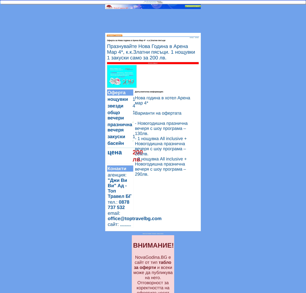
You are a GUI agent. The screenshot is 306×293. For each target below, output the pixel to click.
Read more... (159, 1)
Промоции (154, 233)
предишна (192, 37)
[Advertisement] (153, 21)
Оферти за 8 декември (147, 233)
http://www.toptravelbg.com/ (125, 225)
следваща (197, 37)
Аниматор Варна (160, 233)
